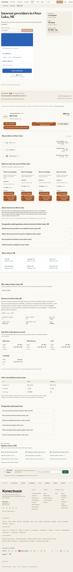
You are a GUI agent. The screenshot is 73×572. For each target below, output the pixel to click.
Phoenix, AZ (58, 530)
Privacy (63, 493)
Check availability (9, 123)
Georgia (40, 521)
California (4, 521)
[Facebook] (3, 508)
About (45, 493)
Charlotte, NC (22, 532)
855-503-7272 (5, 504)
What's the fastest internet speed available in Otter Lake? (21, 234)
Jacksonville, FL (6, 532)
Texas (9, 521)
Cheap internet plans (21, 538)
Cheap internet (35, 506)
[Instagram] (10, 508)
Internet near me (35, 504)
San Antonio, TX (13, 530)
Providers (12, 2)
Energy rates (35, 509)
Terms (62, 499)
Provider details (63, 124)
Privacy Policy (21, 475)
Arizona (59, 521)
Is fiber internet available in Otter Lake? (15, 245)
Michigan (12, 5)
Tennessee (5, 523)
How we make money (59, 106)
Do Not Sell (64, 501)
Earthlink (52, 381)
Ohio (36, 521)
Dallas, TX (21, 530)
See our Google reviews (64, 96)
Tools (37, 2)
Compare (26, 2)
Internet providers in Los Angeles (27, 541)
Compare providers (36, 493)
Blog (42, 2)
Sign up (65, 472)
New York (19, 521)
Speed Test (32, 2)
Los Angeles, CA (35, 530)
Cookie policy (64, 508)
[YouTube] (16, 508)
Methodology (47, 495)
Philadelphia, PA (66, 530)
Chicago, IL (51, 530)
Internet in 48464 (6, 290)
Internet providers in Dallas (42, 541)
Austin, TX (27, 530)
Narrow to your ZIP (5, 27)
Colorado (11, 523)
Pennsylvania (26, 521)
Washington (65, 521)
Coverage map (35, 500)
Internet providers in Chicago (34, 538)
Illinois (32, 521)
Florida (14, 521)
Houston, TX (5, 530)
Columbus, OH (14, 532)
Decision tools (35, 498)
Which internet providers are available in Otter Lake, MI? (21, 228)
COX (28, 381)
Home (6, 5)
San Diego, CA (43, 530)
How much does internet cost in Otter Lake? (17, 239)
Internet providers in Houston (49, 538)
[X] (6, 508)
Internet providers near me (8, 538)
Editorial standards (48, 498)
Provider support (48, 500)
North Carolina (47, 521)
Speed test (34, 495)
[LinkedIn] (13, 508)
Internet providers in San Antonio (10, 541)
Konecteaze (5, 2)
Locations (19, 2)
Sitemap (45, 502)
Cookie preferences (32, 566)
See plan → (6, 190)
